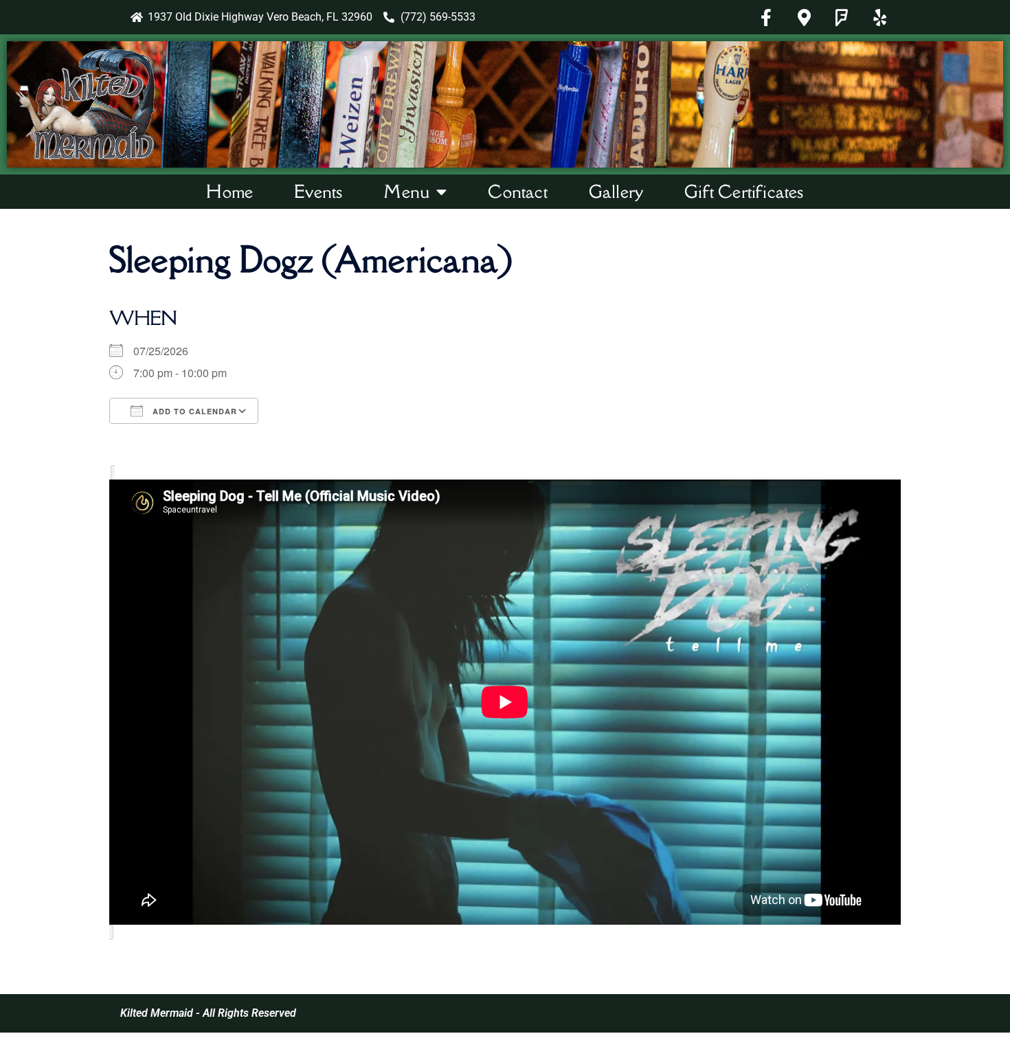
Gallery (616, 191)
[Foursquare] (841, 17)
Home (229, 191)
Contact (517, 191)
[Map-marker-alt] (804, 17)
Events (318, 191)
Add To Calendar (193, 411)
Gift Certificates (743, 191)
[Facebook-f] (766, 17)
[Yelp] (879, 17)
